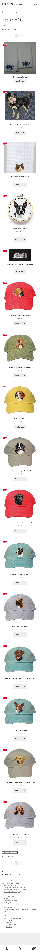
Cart (31, 947)
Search (20, 948)
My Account (6, 948)
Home (5, 12)
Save (5, 44)
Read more (20, 81)
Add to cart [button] (20, 133)
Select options (20, 185)
